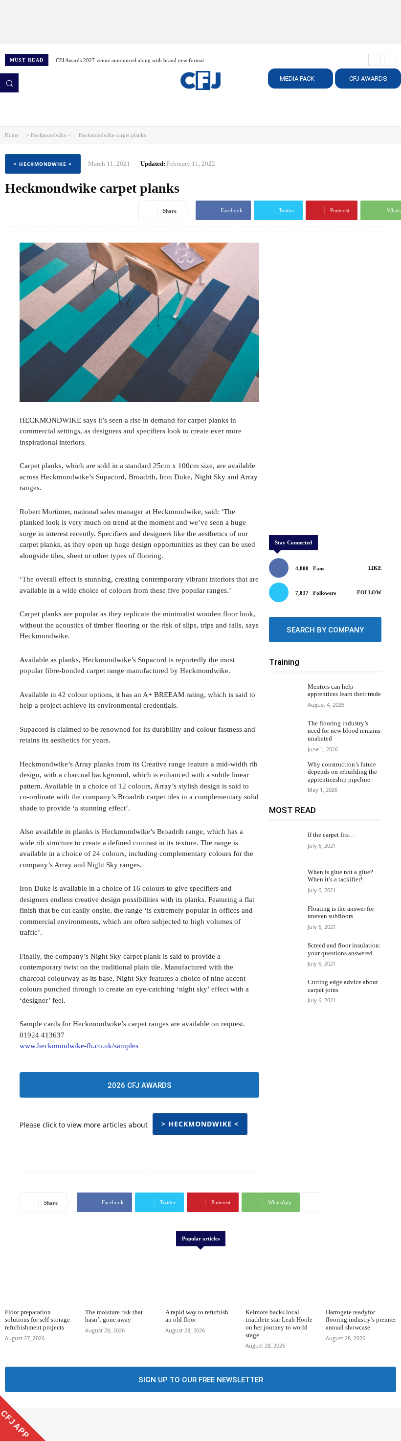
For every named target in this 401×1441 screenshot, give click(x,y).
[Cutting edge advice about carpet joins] (286, 991)
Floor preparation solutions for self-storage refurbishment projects (37, 1319)
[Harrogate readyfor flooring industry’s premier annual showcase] (361, 1279)
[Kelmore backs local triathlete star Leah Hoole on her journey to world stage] (280, 1279)
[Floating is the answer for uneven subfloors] (286, 918)
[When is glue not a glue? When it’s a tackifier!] (286, 881)
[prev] (374, 60)
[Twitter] (53, 1424)
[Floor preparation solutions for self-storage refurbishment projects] (40, 1279)
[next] (390, 60)
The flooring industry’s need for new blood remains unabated (344, 731)
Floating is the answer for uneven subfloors (341, 912)
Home (12, 135)
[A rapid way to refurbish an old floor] (200, 1279)
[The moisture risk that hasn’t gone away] (120, 1279)
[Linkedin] (39, 1424)
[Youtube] (66, 1424)
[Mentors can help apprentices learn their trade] (286, 696)
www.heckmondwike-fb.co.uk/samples (79, 1046)
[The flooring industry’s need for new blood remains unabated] (286, 733)
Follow (369, 592)
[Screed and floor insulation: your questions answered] (286, 955)
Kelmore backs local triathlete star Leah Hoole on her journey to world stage (278, 1323)
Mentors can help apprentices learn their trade (344, 690)
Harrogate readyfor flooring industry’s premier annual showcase (361, 1319)
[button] (9, 82)
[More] (313, 1202)
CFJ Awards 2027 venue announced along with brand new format (130, 60)
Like (374, 568)
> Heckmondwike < (48, 135)
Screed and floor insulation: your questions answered (344, 949)
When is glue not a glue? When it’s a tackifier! (340, 875)
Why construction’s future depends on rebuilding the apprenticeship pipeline (342, 772)
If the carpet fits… (331, 834)
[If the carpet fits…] (286, 844)
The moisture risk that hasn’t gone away (114, 1316)
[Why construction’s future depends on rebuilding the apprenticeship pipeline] (286, 774)
